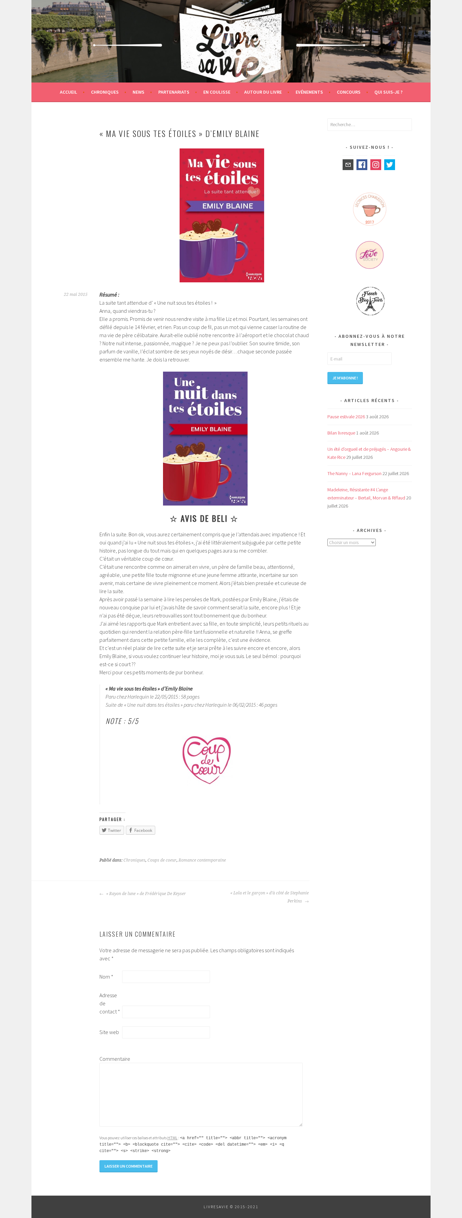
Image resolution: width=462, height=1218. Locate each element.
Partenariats (173, 92)
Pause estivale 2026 (346, 417)
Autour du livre (263, 92)
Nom (106, 976)
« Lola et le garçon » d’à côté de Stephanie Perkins (269, 897)
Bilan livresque (341, 433)
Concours (349, 92)
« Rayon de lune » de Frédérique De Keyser (145, 893)
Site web (109, 1032)
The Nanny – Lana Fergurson (354, 473)
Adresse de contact (109, 1003)
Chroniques (105, 92)
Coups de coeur (162, 860)
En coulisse (216, 92)
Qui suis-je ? (388, 92)
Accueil (68, 92)
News (138, 92)
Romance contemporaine (202, 860)
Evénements (309, 92)
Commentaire (110, 1058)
